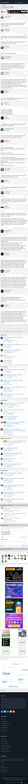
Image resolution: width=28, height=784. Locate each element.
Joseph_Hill (5, 449)
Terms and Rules (9, 782)
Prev (13, 325)
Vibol (4, 481)
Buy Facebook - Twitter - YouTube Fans (13, 499)
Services (10, 500)
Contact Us (5, 769)
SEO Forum (3, 719)
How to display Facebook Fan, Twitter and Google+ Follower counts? (14, 485)
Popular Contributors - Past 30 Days (10, 553)
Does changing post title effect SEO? (12, 453)
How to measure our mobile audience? (13, 394)
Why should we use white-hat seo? (12, 350)
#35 (26, 196)
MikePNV (6, 91)
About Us (4, 763)
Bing (10, 361)
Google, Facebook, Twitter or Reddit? (12, 473)
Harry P (4, 488)
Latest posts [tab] (3, 505)
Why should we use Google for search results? (15, 344)
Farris (4, 474)
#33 (26, 173)
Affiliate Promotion (4, 741)
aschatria (6, 140)
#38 (26, 258)
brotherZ (6, 72)
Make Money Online (5, 731)
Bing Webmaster (7, 360)
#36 (26, 211)
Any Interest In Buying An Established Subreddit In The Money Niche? (14, 422)
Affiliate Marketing (4, 727)
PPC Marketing (4, 725)
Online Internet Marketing (15, 405)
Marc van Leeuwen (6, 405)
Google (8, 345)
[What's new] (24, 2)
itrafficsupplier (6, 500)
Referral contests (4, 525)
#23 (26, 34)
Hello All (5, 355)
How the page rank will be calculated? (13, 375)
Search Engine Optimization (12, 340)
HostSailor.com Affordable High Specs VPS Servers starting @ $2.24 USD (14, 441)
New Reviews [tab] (9, 548)
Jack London (5, 389)
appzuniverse (7, 16)
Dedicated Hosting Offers (6, 751)
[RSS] (21, 782)
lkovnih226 (5, 459)
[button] (1, 2)
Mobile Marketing (10, 395)
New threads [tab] (9, 505)
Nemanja (5, 412)
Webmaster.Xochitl (9, 128)
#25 (26, 61)
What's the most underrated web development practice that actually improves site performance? (14, 430)
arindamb (5, 454)
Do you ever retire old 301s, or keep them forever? (14, 513)
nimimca (3, 8)
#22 (26, 21)
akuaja (6, 117)
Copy (2, 542)
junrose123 (7, 270)
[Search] (26, 2)
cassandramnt (7, 230)
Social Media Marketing (11, 465)
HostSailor (5, 443)
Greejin (6, 180)
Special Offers (3, 739)
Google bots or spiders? (9, 458)
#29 (26, 122)
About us (14, 782)
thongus (4, 356)
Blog (3, 765)
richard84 (5, 340)
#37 (26, 235)
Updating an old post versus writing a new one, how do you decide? (14, 403)
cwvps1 (6, 206)
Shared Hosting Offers (5, 745)
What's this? (25, 545)
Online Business (4, 721)
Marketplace (5, 771)
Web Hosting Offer (4, 743)
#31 (26, 145)
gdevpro (6, 102)
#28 (26, 107)
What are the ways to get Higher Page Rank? (14, 369)
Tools (2, 545)
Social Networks (9, 424)
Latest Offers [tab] (3, 548)
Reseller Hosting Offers (5, 747)
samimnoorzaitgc (6, 494)
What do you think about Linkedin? (12, 464)
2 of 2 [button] (17, 325)
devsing (4, 433)
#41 (26, 309)
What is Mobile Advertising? (10, 448)
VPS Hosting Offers (11, 443)
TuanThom (7, 192)
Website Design (9, 488)
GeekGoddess (7, 56)
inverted (6, 253)
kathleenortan (5, 361)
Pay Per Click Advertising (10, 474)
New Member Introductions (12, 356)
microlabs (6, 46)
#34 (26, 185)
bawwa (4, 418)
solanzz (4, 383)
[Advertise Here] (22, 642)
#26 (26, 77)
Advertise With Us (6, 767)
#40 (26, 295)
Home (19, 782)
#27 (26, 95)
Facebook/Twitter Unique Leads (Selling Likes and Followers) (13, 492)
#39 (26, 275)
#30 (26, 133)
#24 (26, 51)
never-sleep (7, 168)
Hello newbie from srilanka (10, 416)
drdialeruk (7, 29)
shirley (6, 304)
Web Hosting (3, 729)
